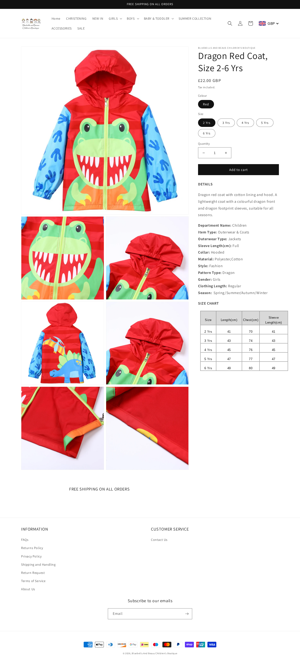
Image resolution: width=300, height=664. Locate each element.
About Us (28, 589)
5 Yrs (265, 123)
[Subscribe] (187, 613)
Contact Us (159, 540)
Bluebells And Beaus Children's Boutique (154, 653)
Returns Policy (32, 548)
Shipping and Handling (38, 564)
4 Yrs (245, 123)
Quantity (204, 144)
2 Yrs (206, 123)
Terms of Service (33, 581)
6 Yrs (206, 133)
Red (206, 104)
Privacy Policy (31, 556)
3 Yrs (226, 123)
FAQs (24, 540)
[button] (115, 18)
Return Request (33, 573)
